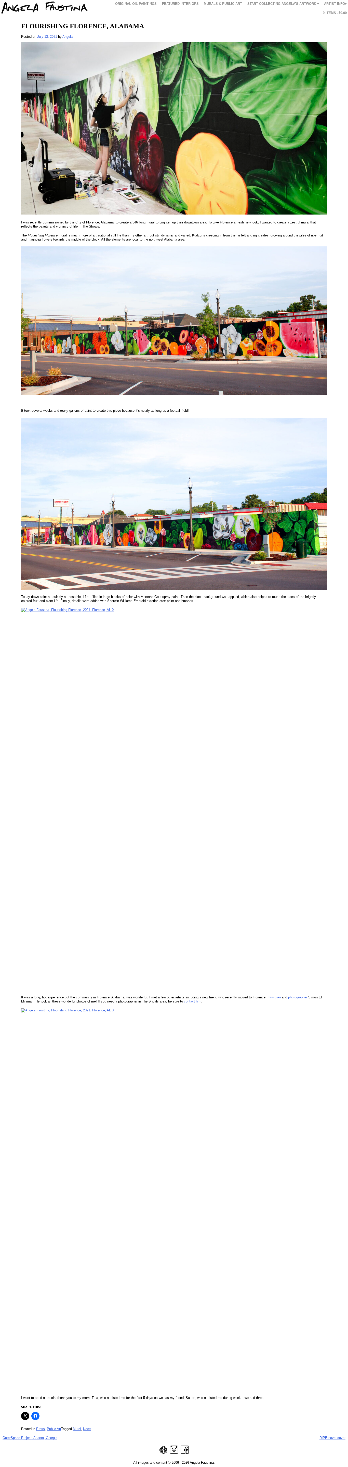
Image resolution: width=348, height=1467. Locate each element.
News (87, 1429)
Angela (67, 37)
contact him (192, 1001)
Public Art (54, 1429)
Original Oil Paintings (136, 4)
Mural (77, 1429)
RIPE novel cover (332, 1438)
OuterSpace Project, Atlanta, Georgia (30, 1438)
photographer (297, 997)
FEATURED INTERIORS (180, 4)
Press (40, 1429)
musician (274, 997)
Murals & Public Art (223, 4)
